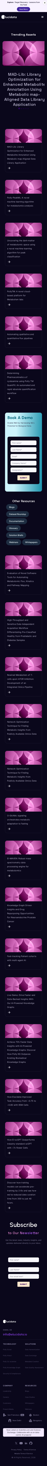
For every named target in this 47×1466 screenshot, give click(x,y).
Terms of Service (30, 1450)
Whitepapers (31, 542)
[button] (42, 17)
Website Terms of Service (23, 1453)
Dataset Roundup (17, 514)
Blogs (12, 507)
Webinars (13, 542)
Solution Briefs (16, 535)
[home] (9, 17)
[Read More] (14, 168)
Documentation (16, 521)
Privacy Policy (16, 1450)
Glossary (13, 528)
